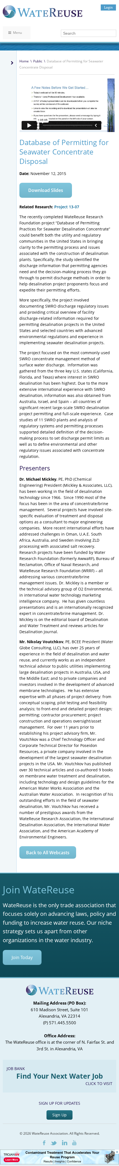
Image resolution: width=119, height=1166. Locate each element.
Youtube (74, 1142)
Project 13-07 (66, 206)
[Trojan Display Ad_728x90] (59, 1162)
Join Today (22, 957)
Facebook (44, 1142)
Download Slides (45, 190)
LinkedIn (64, 1142)
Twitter (53, 1143)
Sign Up (59, 1114)
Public (37, 61)
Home (24, 61)
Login (108, 7)
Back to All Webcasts (47, 853)
